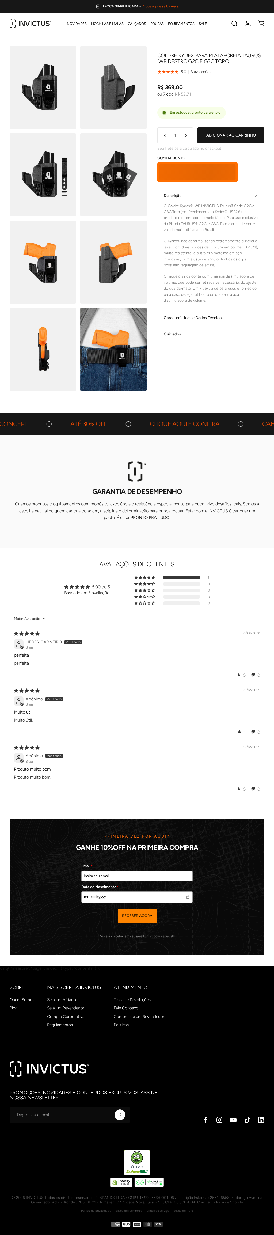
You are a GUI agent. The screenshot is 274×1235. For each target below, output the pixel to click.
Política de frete (182, 1211)
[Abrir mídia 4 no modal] (113, 174)
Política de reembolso (128, 1211)
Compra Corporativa (66, 1016)
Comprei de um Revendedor (139, 1016)
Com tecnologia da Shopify (220, 1202)
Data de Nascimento (99, 887)
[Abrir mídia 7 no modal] (43, 349)
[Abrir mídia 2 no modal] (113, 87)
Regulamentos (60, 1024)
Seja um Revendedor (65, 1008)
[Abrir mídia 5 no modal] (43, 262)
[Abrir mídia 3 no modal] (43, 174)
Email (86, 866)
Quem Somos (22, 999)
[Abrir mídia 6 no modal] (113, 262)
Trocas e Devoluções (132, 999)
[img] (27, 633)
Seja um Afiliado (61, 999)
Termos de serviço (157, 1211)
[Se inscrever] (120, 1114)
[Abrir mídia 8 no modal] (113, 349)
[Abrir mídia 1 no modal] (43, 87)
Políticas (121, 1024)
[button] (145, 577)
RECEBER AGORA (137, 916)
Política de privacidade (96, 1211)
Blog (14, 1008)
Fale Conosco (126, 1008)
